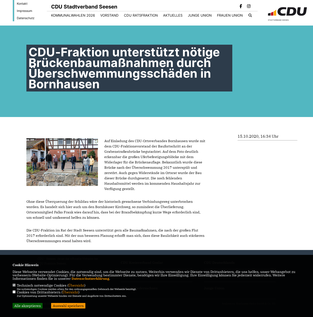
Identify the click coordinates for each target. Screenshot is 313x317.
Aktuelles (172, 15)
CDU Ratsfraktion (141, 15)
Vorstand (109, 15)
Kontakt (22, 3)
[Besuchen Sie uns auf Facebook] (241, 7)
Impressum (24, 11)
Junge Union (200, 15)
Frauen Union (230, 15)
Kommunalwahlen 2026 (73, 15)
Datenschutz (25, 18)
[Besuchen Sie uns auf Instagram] (248, 7)
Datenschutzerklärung (90, 278)
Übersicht (76, 285)
